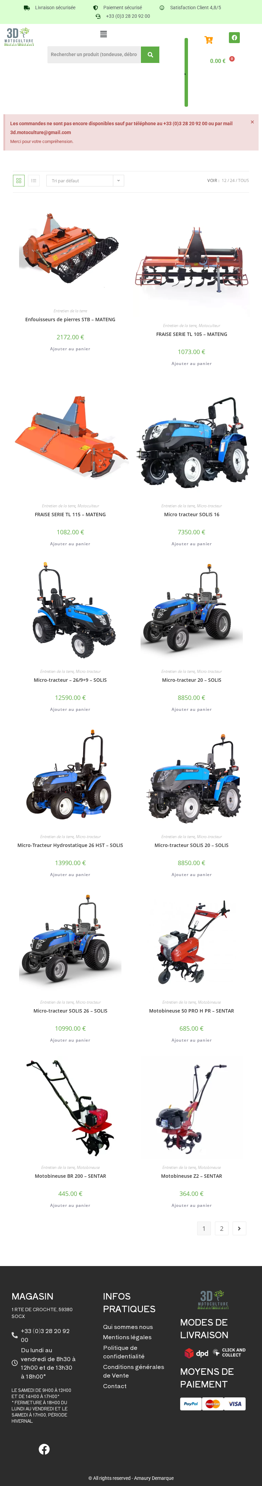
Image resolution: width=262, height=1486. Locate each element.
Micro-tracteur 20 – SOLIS (191, 680)
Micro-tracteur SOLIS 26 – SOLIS (70, 1010)
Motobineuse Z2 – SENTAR (191, 1176)
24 (232, 180)
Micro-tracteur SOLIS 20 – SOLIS (192, 845)
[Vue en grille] (19, 180)
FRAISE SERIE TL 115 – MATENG (70, 514)
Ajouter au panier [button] (70, 349)
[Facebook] (234, 37)
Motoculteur (209, 325)
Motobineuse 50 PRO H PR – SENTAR (191, 1010)
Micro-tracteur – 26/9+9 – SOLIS (70, 680)
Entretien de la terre (70, 311)
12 (224, 180)
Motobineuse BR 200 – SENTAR (70, 1176)
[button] (103, 33)
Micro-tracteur (209, 506)
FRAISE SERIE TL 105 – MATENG (191, 334)
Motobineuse (209, 1002)
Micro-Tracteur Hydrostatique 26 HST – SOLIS (70, 845)
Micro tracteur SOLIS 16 (191, 514)
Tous (243, 180)
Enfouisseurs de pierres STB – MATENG (70, 319)
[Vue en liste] (34, 180)
